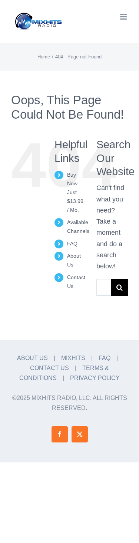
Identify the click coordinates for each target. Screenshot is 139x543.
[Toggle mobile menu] (124, 17)
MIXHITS (73, 358)
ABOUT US (32, 358)
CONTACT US (49, 368)
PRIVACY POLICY (95, 378)
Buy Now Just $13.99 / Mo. (75, 192)
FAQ (72, 244)
